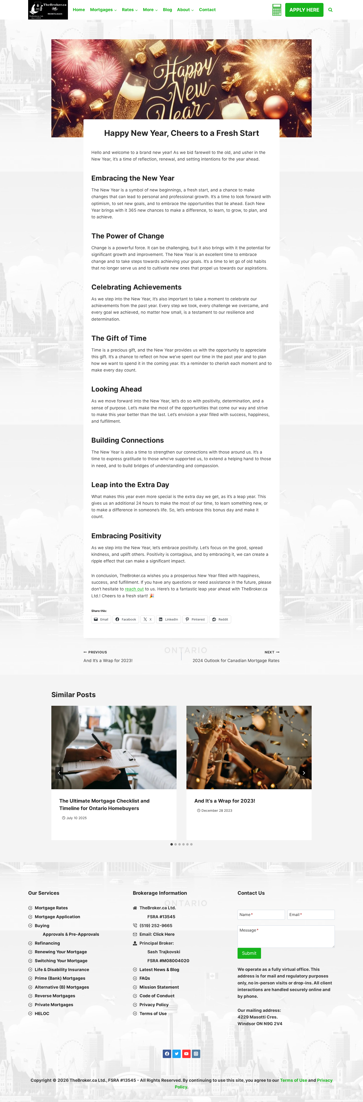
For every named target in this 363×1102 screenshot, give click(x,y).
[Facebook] (167, 1054)
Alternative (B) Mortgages (62, 987)
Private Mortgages (54, 1004)
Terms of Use (293, 1080)
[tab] (171, 844)
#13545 (167, 916)
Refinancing (47, 943)
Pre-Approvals (84, 934)
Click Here (164, 934)
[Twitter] (176, 1054)
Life (39, 969)
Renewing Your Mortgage (61, 951)
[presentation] (114, 747)
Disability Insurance (68, 969)
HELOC (42, 1013)
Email (295, 914)
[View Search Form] (330, 9)
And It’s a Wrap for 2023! (108, 656)
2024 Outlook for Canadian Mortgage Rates (236, 656)
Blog (167, 9)
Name (246, 914)
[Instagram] (196, 1054)
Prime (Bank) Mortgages (60, 978)
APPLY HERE (304, 10)
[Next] (304, 773)
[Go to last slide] (59, 773)
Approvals (53, 934)
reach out (134, 588)
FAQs (145, 978)
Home (79, 9)
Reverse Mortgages (55, 995)
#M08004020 (174, 960)
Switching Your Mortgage (61, 960)
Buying (42, 925)
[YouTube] (186, 1054)
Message (249, 930)
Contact (207, 9)
